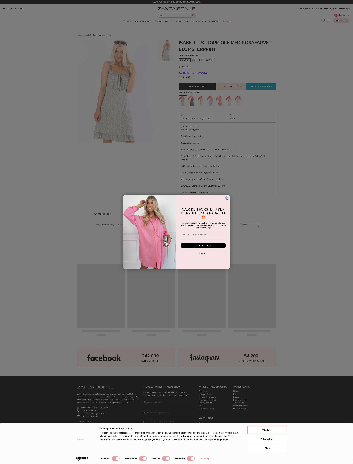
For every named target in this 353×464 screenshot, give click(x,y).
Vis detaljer (205, 458)
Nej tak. (203, 254)
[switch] (143, 458)
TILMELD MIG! (203, 245)
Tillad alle (267, 430)
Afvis (267, 448)
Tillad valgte (267, 439)
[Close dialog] (227, 198)
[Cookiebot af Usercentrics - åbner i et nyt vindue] (81, 459)
